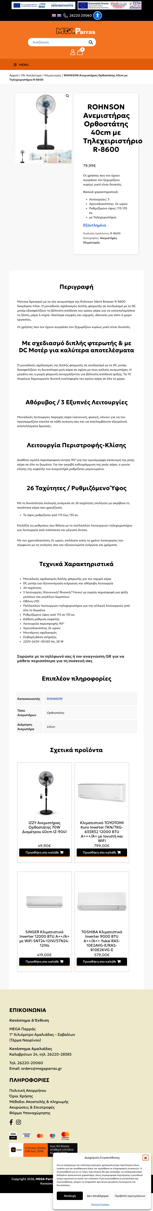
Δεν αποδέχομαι (98, 1196)
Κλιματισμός (52, 75)
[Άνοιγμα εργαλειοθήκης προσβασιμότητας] (97, 15)
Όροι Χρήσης (21, 1096)
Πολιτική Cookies (100, 1204)
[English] (54, 15)
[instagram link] (19, 1123)
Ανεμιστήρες (108, 238)
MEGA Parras (45, 1179)
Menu (24, 65)
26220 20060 (80, 15)
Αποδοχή (70, 1196)
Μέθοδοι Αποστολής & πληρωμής (38, 1101)
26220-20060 (30, 1062)
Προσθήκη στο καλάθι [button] (42, 852)
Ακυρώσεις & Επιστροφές (32, 1107)
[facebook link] (12, 1123)
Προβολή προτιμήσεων (130, 1196)
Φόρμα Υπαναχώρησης (29, 1112)
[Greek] (59, 15)
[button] (145, 1158)
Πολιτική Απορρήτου (27, 1090)
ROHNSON (54, 699)
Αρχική (13, 75)
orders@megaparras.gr (41, 1068)
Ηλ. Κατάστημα (31, 75)
